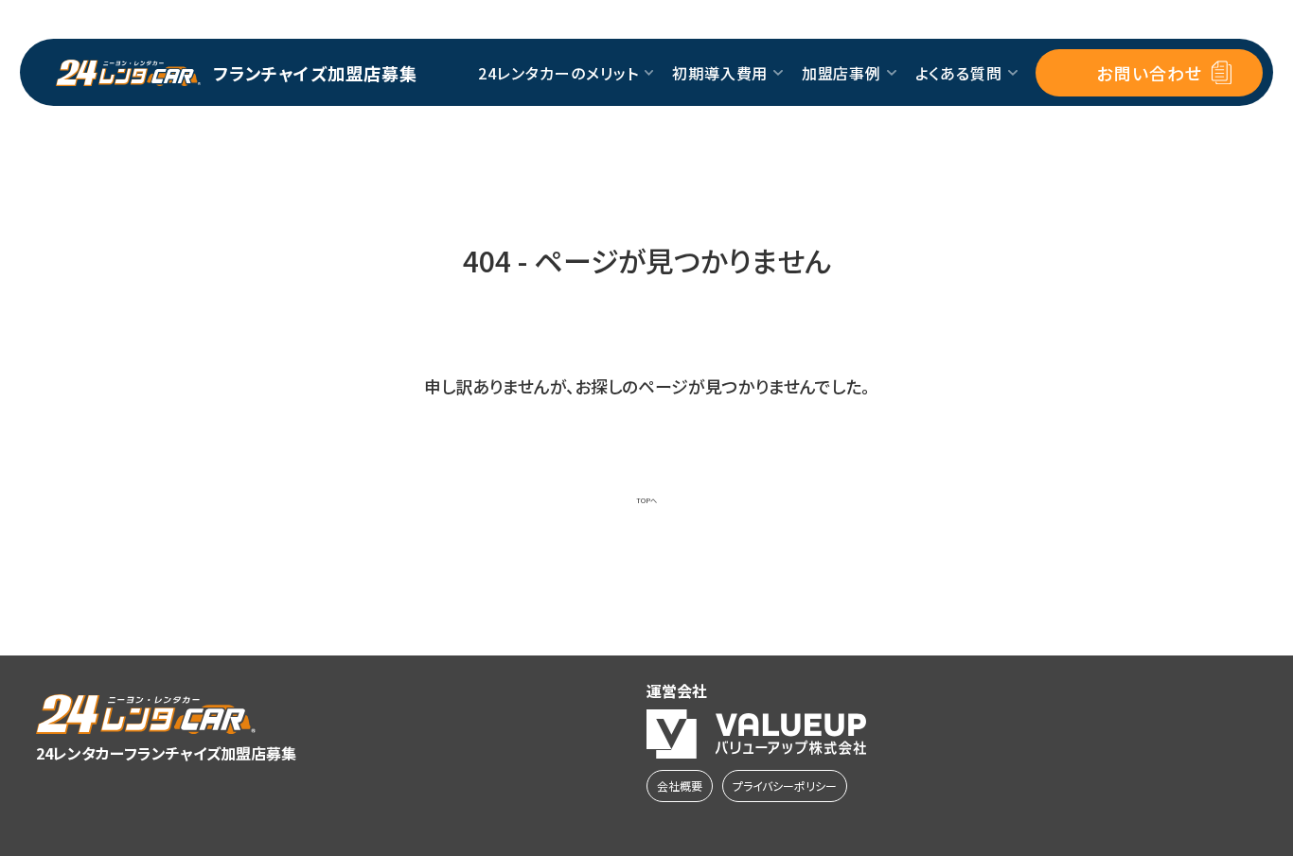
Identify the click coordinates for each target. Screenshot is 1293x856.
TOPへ (646, 501)
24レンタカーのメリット (558, 72)
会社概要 (679, 785)
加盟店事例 (842, 72)
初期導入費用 (720, 72)
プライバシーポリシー (785, 785)
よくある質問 (959, 72)
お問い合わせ (1148, 73)
